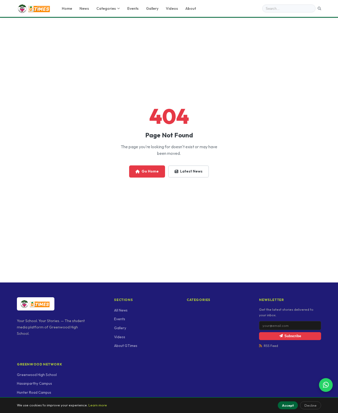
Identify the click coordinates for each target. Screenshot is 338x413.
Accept (288, 405)
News (84, 8)
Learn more (97, 405)
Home (67, 8)
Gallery (152, 8)
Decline (310, 405)
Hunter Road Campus (34, 392)
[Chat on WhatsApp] (326, 385)
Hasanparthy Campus (34, 383)
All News (121, 310)
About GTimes (125, 345)
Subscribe (292, 336)
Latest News (191, 171)
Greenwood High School (37, 374)
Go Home (150, 171)
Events (133, 8)
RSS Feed (271, 346)
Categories (106, 8)
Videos (172, 8)
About (190, 8)
